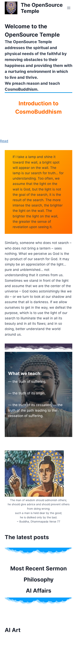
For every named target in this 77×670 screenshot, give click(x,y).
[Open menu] (68, 8)
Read (4, 141)
